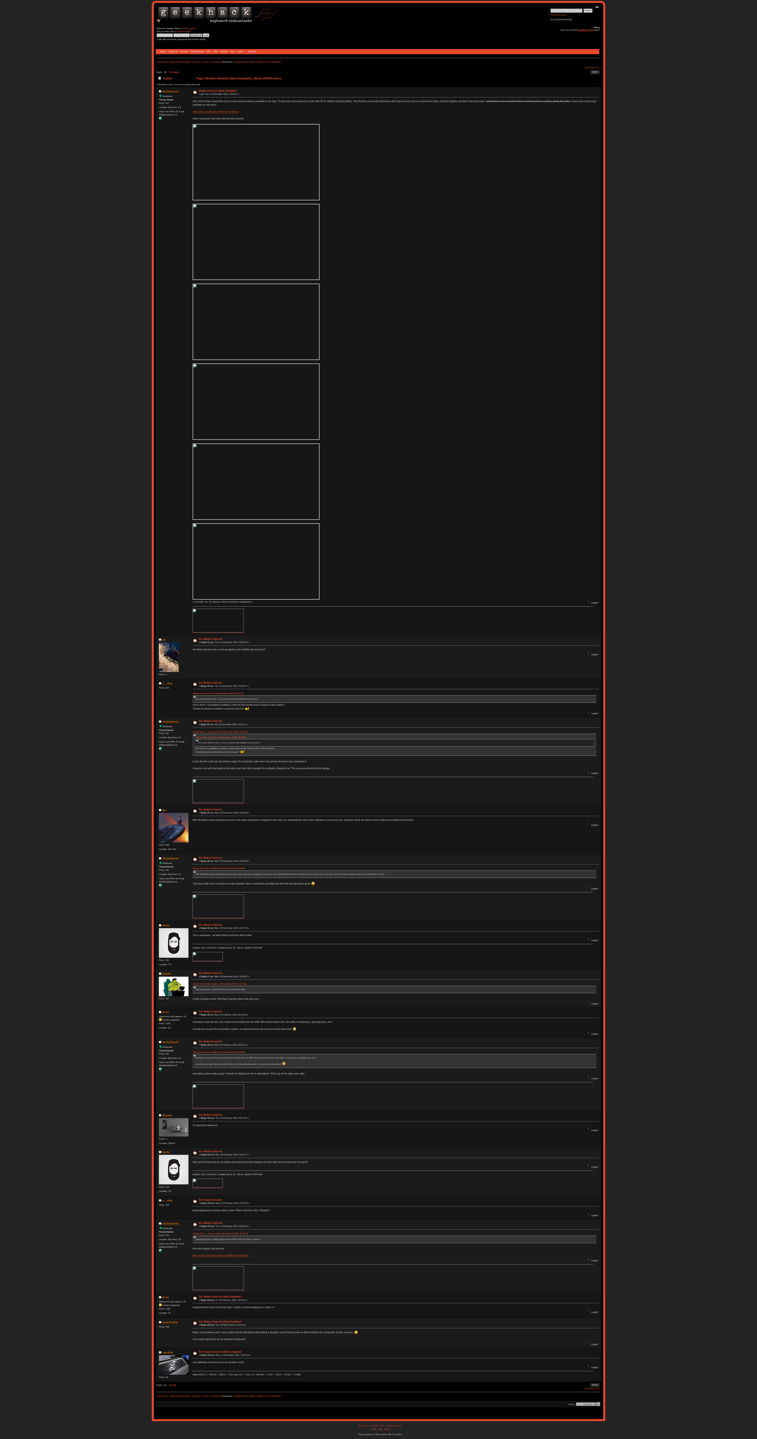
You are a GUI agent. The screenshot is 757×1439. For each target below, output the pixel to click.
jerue (165, 1012)
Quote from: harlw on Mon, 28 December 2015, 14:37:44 (220, 984)
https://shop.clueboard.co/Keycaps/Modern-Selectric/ (221, 1255)
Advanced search (559, 15)
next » (598, 67)
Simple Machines (394, 1426)
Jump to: (572, 1404)
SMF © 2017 (379, 1426)
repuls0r (167, 1352)
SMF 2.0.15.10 (365, 1426)
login (183, 28)
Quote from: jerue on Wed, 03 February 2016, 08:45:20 (219, 1052)
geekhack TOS (586, 30)
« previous (589, 67)
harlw (166, 925)
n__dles (167, 683)
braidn (166, 973)
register (192, 28)
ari (164, 639)
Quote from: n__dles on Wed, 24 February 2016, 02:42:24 (220, 1233)
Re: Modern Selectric (211, 639)
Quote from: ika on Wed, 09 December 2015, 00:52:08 (218, 868)
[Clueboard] (160, 119)
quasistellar (170, 1322)
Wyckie (167, 1115)
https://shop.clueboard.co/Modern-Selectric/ (216, 111)
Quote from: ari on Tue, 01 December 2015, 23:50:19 (218, 693)
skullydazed (239, 62)
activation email (182, 31)
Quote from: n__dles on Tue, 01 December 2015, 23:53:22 (220, 732)
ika (164, 810)
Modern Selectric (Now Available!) (218, 90)
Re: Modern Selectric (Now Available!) (220, 1296)
